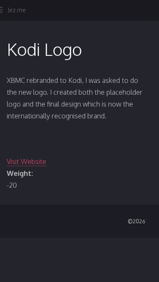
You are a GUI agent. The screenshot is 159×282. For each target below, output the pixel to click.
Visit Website (26, 161)
